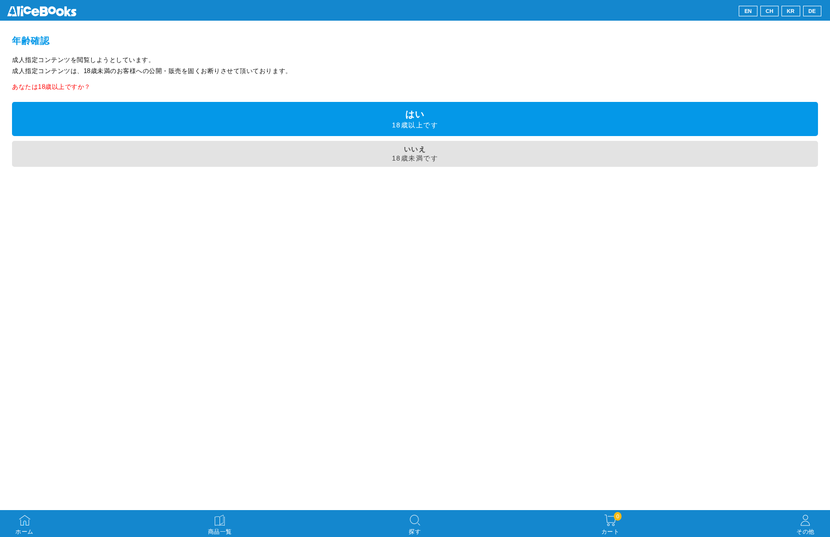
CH (770, 11)
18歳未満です (415, 153)
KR (791, 11)
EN (748, 11)
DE (812, 11)
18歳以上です (415, 119)
